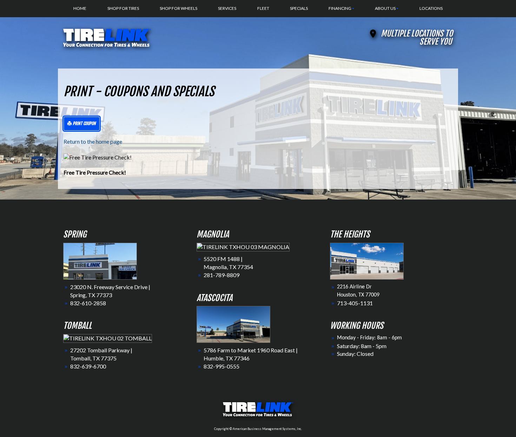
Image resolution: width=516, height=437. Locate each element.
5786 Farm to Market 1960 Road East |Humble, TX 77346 (251, 354)
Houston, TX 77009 (358, 295)
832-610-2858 (88, 303)
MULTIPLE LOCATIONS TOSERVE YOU (417, 37)
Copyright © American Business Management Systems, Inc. (258, 429)
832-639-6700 (88, 366)
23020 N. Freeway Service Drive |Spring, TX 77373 (110, 290)
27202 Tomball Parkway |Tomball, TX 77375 (101, 354)
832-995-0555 (221, 366)
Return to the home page (93, 141)
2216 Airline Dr (354, 287)
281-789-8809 (221, 275)
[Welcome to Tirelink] (107, 36)
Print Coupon (84, 123)
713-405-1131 (355, 303)
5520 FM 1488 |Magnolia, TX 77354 (228, 262)
